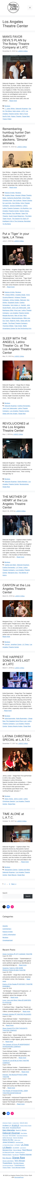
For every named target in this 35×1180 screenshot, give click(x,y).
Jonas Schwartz (9, 1142)
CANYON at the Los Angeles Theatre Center (16, 588)
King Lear (17, 310)
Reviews (7, 106)
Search (5, 893)
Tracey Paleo (7, 119)
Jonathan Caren (16, 644)
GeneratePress (19, 1177)
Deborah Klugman (22, 108)
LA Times (19, 567)
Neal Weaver (12, 875)
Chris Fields (26, 198)
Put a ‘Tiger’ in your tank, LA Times (16, 235)
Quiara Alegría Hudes (15, 726)
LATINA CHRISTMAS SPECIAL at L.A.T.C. (17, 737)
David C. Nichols (21, 1130)
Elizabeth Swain (13, 302)
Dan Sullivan (17, 200)
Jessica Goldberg (16, 205)
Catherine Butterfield (14, 198)
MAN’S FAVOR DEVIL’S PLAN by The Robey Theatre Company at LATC (16, 42)
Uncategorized (8, 940)
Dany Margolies (9, 1130)
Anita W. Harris (24, 1123)
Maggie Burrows (8, 315)
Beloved (23, 300)
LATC (23, 111)
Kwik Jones (16, 111)
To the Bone (7, 224)
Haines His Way (8, 1140)
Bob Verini (6, 1128)
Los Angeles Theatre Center (19, 313)
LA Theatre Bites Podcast (8, 1145)
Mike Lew (26, 318)
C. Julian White (10, 108)
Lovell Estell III (23, 1147)
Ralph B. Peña (15, 321)
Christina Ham (7, 200)
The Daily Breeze (18, 1163)
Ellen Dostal (5, 1135)
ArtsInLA (15, 1125)
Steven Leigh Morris (8, 1161)
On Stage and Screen (8, 1152)
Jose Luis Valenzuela (19, 308)
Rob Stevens (7, 1158)
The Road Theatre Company (17, 323)
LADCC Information (9, 934)
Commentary (7, 929)
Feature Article (10, 193)
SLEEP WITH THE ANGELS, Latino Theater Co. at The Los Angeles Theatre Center (17, 345)
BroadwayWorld (15, 1128)
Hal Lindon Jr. (15, 305)
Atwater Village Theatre (23, 195)
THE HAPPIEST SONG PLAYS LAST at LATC (16, 660)
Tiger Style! (18, 326)
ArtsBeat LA (7, 1125)
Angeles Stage (9, 195)
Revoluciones (24, 484)
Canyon (7, 644)
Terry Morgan (19, 1161)
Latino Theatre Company (11, 208)
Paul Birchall (15, 1154)
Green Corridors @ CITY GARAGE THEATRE (17, 954)
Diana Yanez (9, 799)
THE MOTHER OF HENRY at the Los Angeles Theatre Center (15, 502)
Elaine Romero (22, 481)
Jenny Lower (18, 799)
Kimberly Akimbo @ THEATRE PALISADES (17, 1014)
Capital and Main (10, 565)
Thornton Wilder (8, 326)
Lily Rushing (24, 208)
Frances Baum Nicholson (22, 1135)
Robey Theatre (16, 116)
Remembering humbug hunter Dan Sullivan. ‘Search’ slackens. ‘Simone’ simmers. (16, 136)
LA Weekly (7, 1147)
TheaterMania (7, 1163)
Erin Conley (12, 1135)
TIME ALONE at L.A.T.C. (13, 815)
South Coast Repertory (16, 216)
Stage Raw (25, 116)
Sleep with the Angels (10, 413)
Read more (13, 101)
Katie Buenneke (10, 718)
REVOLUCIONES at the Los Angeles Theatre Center (16, 427)
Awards (5, 926)
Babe (4, 198)
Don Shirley (16, 203)
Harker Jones (17, 1140)
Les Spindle (16, 1147)
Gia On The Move (18, 1137)
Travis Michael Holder (18, 1167)
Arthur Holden (14, 300)
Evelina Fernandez (24, 406)
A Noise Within (10, 295)
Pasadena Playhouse (20, 1152)
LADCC (25, 205)
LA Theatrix (17, 1145)
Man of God (18, 315)
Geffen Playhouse (7, 1137)
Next (13, 884)
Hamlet (23, 305)
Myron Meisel (17, 1150)
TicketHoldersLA (19, 1165)
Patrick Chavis (7, 1154)
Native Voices (24, 211)
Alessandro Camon (11, 870)
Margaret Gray (13, 572)
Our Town (6, 321)
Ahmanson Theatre (7, 1123)
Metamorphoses (17, 318)
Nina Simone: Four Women (12, 213)
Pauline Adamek (26, 1155)
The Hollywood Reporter (8, 1165)
